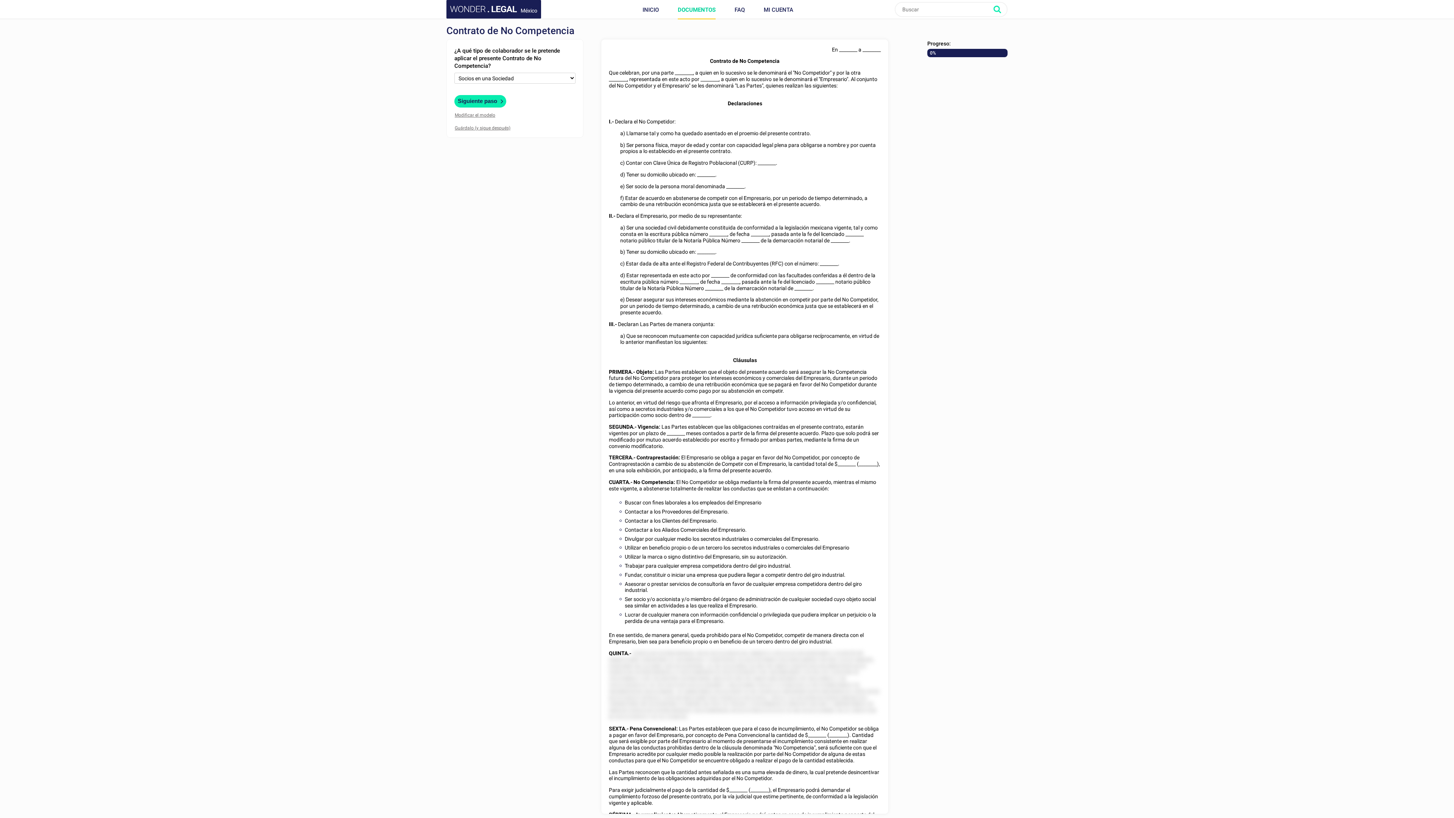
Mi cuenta (778, 9)
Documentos (697, 9)
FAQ (740, 9)
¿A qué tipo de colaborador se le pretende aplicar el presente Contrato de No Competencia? (507, 58)
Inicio (651, 9)
